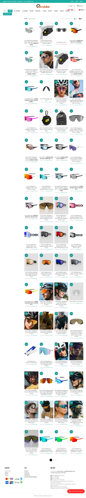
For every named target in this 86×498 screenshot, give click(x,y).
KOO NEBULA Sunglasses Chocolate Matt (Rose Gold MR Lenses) (31, 421)
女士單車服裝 (25, 11)
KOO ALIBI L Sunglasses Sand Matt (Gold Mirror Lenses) (46, 332)
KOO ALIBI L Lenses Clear (76, 301)
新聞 (10, 11)
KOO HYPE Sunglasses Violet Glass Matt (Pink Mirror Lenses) (76, 363)
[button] (82, 10)
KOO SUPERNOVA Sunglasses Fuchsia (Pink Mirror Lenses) (31, 129)
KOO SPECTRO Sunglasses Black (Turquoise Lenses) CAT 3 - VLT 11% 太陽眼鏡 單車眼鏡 (61, 188)
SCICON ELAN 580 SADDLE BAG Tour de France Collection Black (61, 71)
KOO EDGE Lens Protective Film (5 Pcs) (31, 362)
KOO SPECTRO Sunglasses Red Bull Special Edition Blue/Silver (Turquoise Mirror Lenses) (61, 392)
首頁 (26, 18)
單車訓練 (32, 11)
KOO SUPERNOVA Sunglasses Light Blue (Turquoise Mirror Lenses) (46, 450)
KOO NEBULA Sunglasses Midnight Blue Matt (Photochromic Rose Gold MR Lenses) (76, 422)
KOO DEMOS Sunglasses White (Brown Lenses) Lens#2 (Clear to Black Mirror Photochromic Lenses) (76, 333)
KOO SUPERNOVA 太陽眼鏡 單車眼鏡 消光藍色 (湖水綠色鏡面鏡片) (31, 100)
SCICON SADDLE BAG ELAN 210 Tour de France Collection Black (46, 42)
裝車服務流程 (27, 475)
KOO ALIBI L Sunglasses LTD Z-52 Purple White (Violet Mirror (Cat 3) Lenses (31, 451)
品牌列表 (62, 10)
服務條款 (6, 473)
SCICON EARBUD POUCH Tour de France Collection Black (46, 129)
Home (4, 11)
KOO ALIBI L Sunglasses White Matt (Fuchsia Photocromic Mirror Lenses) (61, 101)
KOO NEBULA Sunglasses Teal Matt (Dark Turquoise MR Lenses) (61, 421)
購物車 (77, 1)
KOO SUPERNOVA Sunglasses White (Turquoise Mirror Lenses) (46, 188)
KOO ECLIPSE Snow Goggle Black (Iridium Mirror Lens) (76, 246)
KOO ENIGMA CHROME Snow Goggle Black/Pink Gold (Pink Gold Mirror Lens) (31, 274)
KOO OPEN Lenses (61, 42)
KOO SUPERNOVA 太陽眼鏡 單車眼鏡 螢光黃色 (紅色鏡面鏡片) (31, 303)
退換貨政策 (26, 473)
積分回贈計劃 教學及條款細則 (30, 477)
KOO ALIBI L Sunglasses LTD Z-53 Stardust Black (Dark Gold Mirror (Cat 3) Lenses (46, 217)
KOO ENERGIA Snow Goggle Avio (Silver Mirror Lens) (76, 274)
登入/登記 (70, 6)
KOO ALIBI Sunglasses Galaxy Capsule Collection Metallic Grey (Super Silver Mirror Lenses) (76, 130)
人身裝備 (44, 11)
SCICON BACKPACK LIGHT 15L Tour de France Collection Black (61, 129)
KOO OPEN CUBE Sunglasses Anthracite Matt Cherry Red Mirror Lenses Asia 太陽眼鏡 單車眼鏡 (76, 72)
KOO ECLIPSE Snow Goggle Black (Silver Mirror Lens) (46, 246)
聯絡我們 (81, 1)
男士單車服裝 (17, 11)
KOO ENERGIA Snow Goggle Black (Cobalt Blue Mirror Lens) (61, 274)
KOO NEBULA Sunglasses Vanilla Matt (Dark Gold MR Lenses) (46, 421)
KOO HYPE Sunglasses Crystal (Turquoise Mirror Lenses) (61, 363)
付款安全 (6, 475)
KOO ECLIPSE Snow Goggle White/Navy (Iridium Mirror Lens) (31, 246)
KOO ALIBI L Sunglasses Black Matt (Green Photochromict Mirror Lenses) (61, 303)
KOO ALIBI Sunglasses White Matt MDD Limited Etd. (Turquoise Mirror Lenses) (46, 363)
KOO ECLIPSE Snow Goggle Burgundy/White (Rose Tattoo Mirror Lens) (76, 217)
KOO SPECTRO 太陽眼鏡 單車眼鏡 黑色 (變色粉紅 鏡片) (31, 216)
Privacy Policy (8, 471)
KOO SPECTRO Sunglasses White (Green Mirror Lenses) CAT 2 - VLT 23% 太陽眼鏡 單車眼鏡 (31, 72)
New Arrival (7, 14)
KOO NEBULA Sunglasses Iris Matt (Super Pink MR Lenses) (76, 392)
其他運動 (56, 11)
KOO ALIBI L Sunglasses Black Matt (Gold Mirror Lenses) (31, 332)
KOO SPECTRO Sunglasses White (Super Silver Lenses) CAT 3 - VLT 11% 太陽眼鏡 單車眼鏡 (31, 42)
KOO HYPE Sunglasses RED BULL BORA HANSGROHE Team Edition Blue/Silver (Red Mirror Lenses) (46, 392)
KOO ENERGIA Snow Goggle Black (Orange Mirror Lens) (46, 274)
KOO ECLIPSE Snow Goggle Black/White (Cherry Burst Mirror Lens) (61, 246)
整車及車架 (37, 11)
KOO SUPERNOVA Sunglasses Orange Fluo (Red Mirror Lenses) (76, 450)
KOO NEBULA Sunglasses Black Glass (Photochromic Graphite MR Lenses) (46, 71)
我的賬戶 (72, 1)
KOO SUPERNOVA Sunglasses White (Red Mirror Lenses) (31, 188)
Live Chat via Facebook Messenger (59, 486)
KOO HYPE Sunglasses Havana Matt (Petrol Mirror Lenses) (31, 392)
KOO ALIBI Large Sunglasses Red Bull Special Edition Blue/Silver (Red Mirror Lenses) (76, 101)
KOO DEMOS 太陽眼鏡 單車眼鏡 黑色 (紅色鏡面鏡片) (76, 41)
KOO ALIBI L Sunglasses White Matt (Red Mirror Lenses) (46, 303)
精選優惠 (68, 10)
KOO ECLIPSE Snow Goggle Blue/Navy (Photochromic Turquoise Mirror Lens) (61, 217)
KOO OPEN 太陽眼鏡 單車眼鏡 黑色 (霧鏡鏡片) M (61, 158)
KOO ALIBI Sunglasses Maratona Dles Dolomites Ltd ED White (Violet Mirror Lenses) (76, 159)
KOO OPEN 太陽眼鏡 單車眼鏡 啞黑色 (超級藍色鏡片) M (46, 158)
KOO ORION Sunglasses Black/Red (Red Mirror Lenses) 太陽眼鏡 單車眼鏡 (31, 159)
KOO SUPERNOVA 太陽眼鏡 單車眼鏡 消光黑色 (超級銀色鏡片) (76, 188)
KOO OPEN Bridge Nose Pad (46, 99)
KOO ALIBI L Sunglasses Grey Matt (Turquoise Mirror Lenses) (61, 332)
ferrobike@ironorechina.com (58, 475)
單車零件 (50, 11)
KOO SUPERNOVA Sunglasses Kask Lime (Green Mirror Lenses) (61, 450)
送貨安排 (26, 471)
